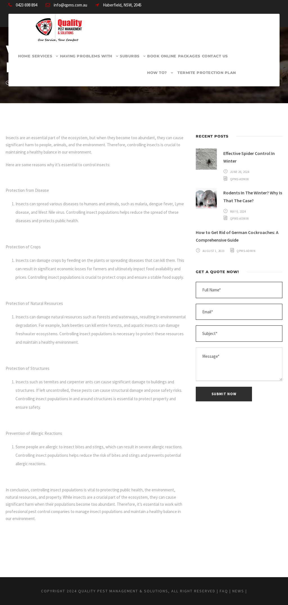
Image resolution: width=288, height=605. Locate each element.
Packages (189, 56)
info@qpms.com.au (70, 5)
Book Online (161, 56)
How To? (157, 72)
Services (42, 56)
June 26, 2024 (239, 172)
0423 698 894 (26, 5)
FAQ (224, 590)
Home (24, 56)
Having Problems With (86, 56)
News (238, 590)
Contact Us (215, 56)
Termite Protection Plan (206, 72)
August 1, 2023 (213, 251)
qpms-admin (239, 179)
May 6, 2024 (238, 211)
